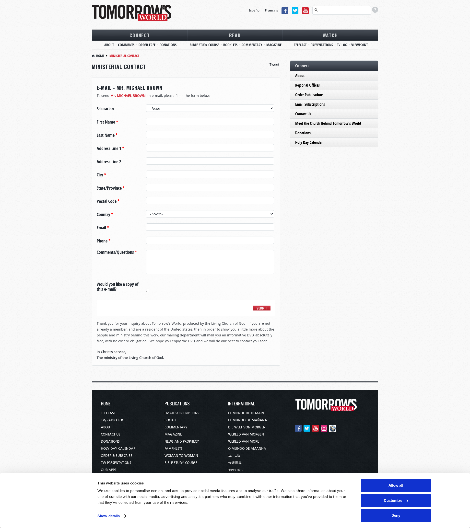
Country (105, 214)
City (101, 174)
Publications (177, 404)
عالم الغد (234, 456)
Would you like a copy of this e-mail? (117, 287)
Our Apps (108, 470)
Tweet (274, 64)
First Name (107, 122)
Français (271, 10)
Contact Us (303, 113)
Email (103, 227)
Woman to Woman (181, 456)
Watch (330, 35)
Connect (139, 35)
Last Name (107, 135)
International (241, 404)
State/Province (111, 188)
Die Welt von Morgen (247, 427)
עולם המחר (236, 470)
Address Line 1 (110, 148)
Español (254, 10)
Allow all (395, 485)
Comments (126, 44)
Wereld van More (243, 441)
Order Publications (309, 94)
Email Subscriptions (310, 104)
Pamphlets (173, 449)
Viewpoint (359, 44)
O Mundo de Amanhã (247, 449)
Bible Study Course (204, 44)
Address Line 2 (109, 161)
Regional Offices (307, 85)
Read (235, 35)
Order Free (147, 44)
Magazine (274, 44)
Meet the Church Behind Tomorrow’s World (328, 123)
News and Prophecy (181, 441)
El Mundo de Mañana (247, 420)
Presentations (322, 44)
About (109, 44)
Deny (395, 515)
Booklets (230, 44)
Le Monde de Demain (246, 413)
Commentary (252, 44)
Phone (103, 241)
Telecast (300, 44)
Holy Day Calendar (309, 142)
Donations (168, 44)
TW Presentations (116, 463)
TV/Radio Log (112, 420)
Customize (393, 500)
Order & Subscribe (116, 456)
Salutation (105, 108)
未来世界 (235, 463)
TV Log (342, 44)
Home (100, 55)
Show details (108, 516)
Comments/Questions (117, 252)
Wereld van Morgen (246, 434)
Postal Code (108, 201)
